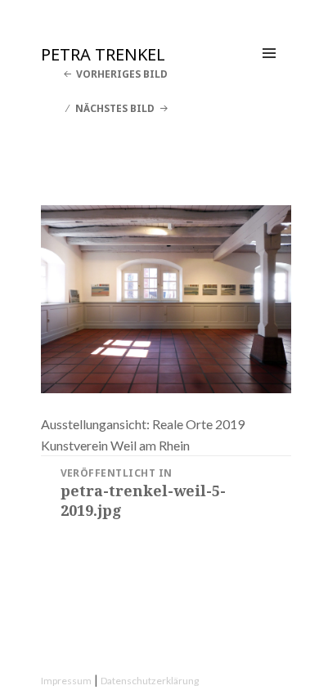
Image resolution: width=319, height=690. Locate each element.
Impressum (66, 680)
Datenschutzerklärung (150, 680)
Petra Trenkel (103, 54)
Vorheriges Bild (122, 74)
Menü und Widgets (269, 70)
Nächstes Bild (115, 108)
